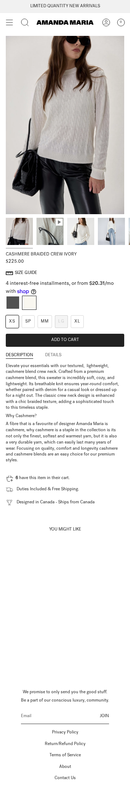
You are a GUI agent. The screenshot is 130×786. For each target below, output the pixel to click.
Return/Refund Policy (65, 744)
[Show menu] (9, 22)
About (65, 767)
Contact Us (65, 778)
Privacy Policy (65, 733)
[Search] (24, 22)
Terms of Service (65, 755)
